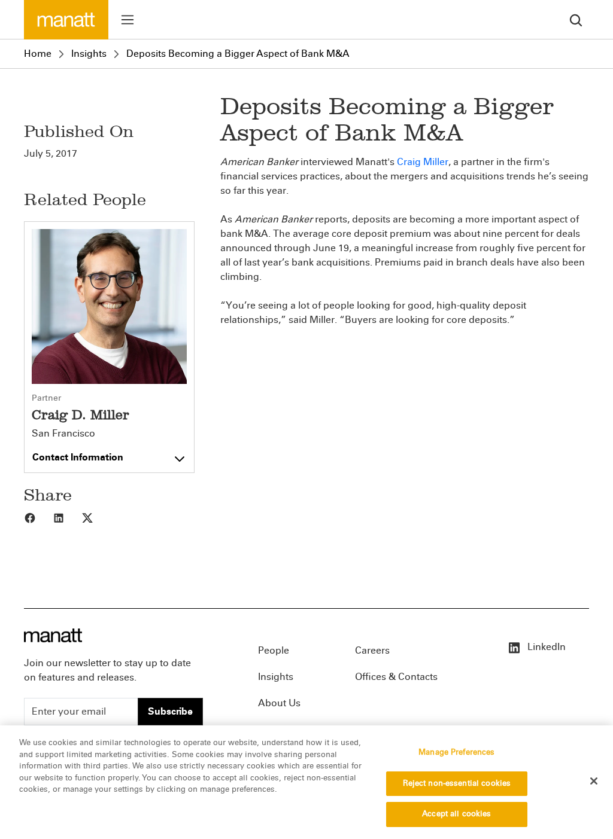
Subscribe (170, 711)
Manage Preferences (456, 752)
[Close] (594, 781)
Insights (89, 53)
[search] (576, 19)
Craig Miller (422, 161)
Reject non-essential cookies (457, 783)
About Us (279, 703)
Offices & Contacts (396, 676)
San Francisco (63, 433)
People (273, 650)
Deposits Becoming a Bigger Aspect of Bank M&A (238, 53)
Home (37, 53)
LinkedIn (545, 646)
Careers (372, 650)
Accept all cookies (456, 814)
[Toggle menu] (127, 19)
